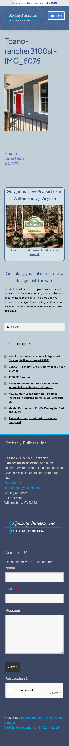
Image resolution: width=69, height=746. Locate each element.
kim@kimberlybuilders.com (22, 488)
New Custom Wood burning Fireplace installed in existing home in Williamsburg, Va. (36, 397)
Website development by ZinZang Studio (32, 727)
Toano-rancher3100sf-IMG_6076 (14, 158)
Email (11, 589)
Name (11, 568)
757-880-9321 (48, 2)
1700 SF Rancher (20, 377)
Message (13, 610)
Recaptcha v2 (16, 679)
